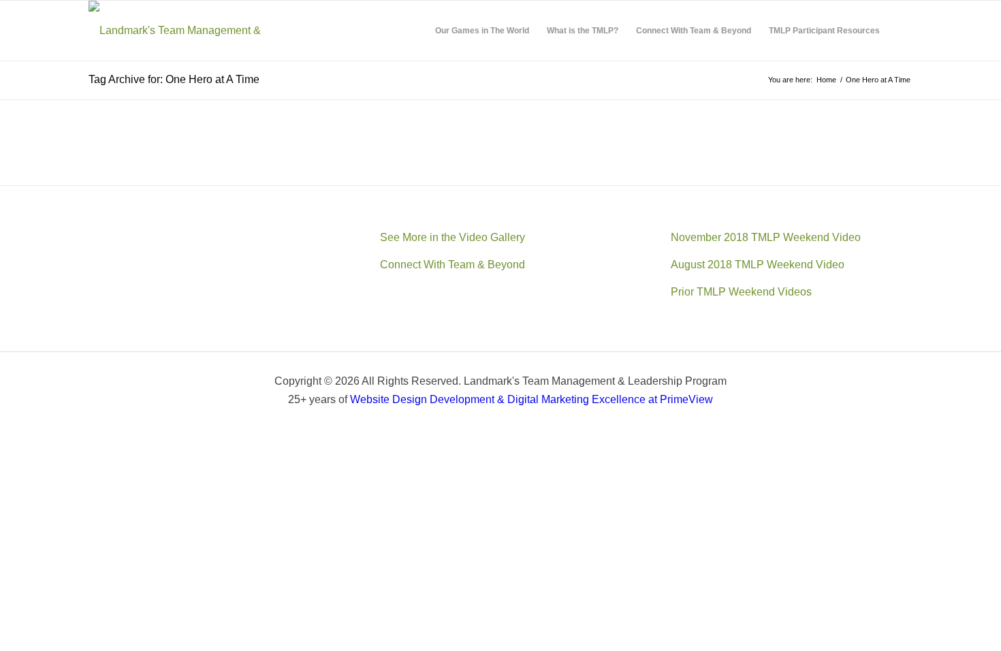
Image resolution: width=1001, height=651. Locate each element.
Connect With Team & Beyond (452, 264)
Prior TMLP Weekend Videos (741, 292)
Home (826, 80)
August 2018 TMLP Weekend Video (757, 264)
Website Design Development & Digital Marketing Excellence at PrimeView (531, 399)
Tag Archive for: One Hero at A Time (174, 79)
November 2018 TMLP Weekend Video (766, 237)
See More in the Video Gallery (452, 237)
